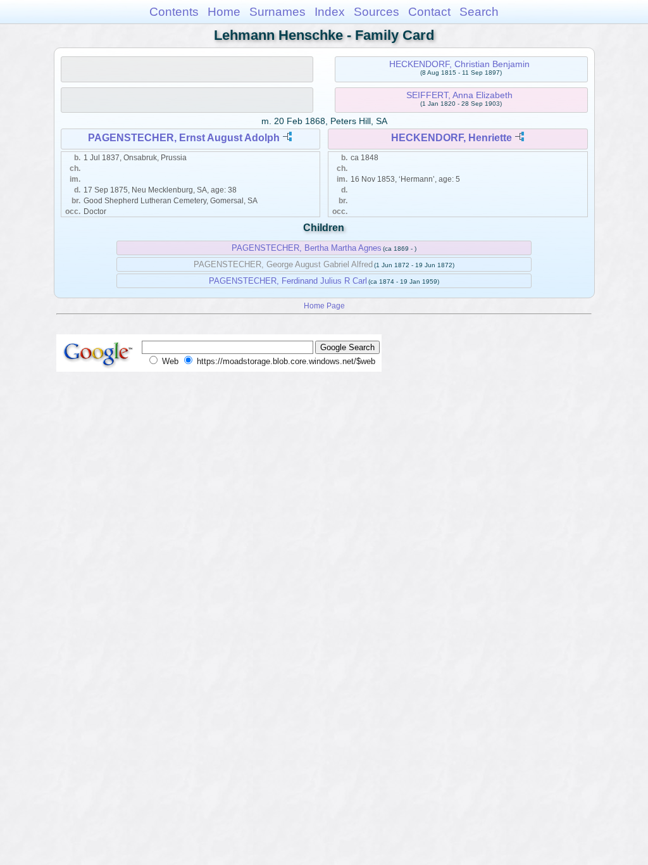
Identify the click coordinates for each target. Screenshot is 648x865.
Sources (376, 11)
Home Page (324, 305)
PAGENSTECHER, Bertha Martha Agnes (307, 248)
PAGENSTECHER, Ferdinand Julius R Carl (288, 281)
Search (479, 11)
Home (224, 11)
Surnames (277, 11)
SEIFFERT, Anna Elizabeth (459, 95)
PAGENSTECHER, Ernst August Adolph (184, 137)
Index (330, 11)
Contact (429, 11)
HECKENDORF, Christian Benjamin (459, 64)
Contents (174, 11)
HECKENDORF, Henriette (451, 137)
